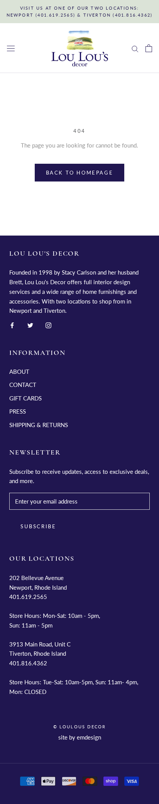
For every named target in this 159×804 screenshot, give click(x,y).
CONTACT (22, 384)
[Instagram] (48, 324)
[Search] (135, 48)
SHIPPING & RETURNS (38, 424)
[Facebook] (12, 324)
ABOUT (19, 371)
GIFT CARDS (25, 398)
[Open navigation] (11, 48)
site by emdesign (79, 737)
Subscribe (38, 526)
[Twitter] (30, 324)
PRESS (17, 411)
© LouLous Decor (79, 726)
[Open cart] (148, 48)
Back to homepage (79, 173)
